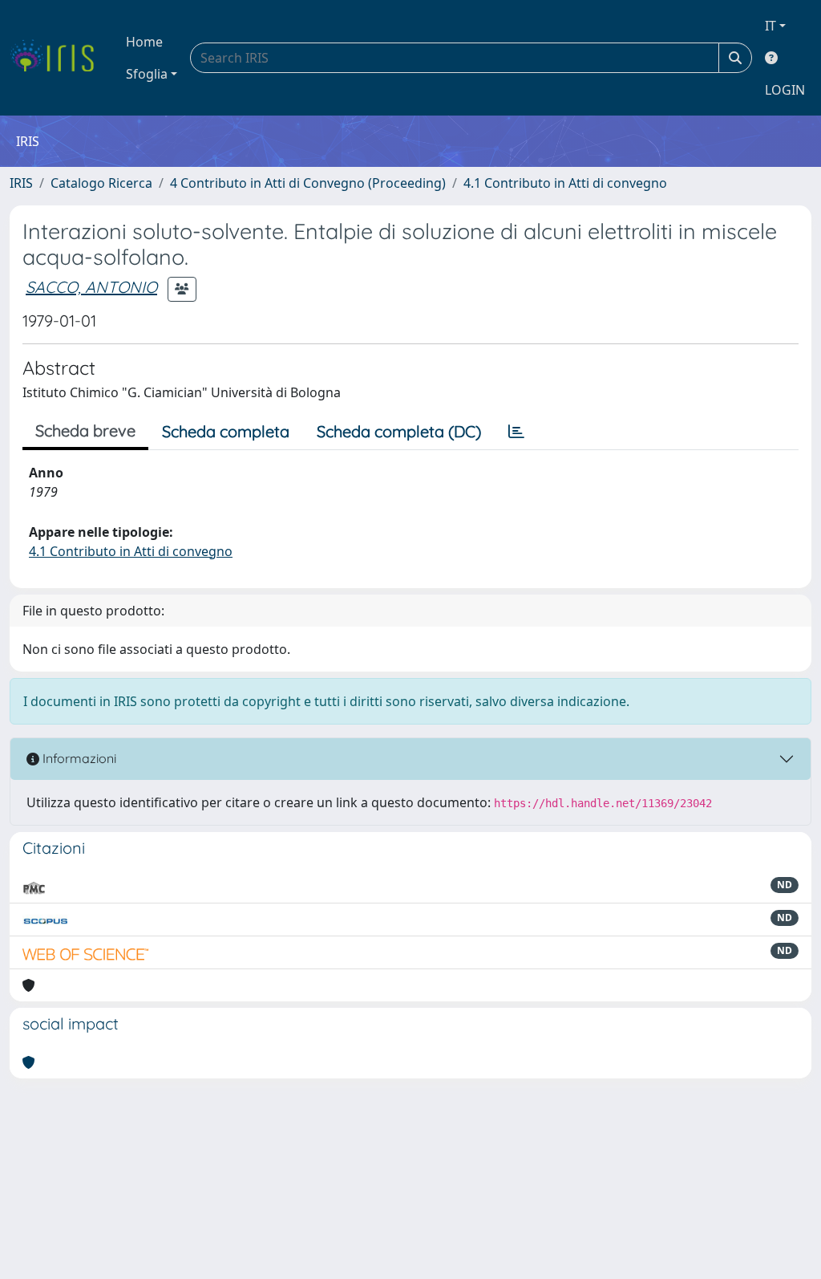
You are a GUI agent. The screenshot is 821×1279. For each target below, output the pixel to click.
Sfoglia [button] (147, 74)
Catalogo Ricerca (101, 183)
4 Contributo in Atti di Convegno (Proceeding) (308, 183)
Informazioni (77, 758)
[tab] (516, 432)
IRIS (21, 183)
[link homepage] (58, 57)
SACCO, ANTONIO (91, 287)
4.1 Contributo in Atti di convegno (565, 183)
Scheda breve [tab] (85, 430)
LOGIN (785, 90)
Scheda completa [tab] (225, 431)
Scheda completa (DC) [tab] (399, 431)
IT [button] (770, 26)
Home (144, 42)
